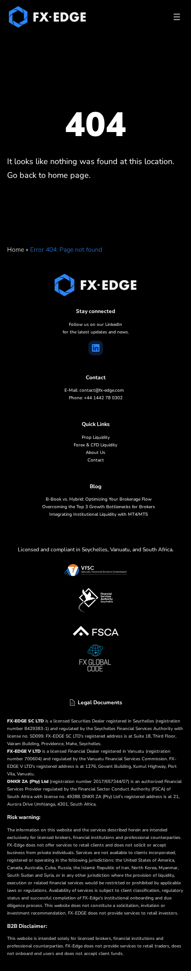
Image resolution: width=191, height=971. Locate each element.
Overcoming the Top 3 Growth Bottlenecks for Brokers (98, 507)
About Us (95, 452)
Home (15, 249)
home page (68, 175)
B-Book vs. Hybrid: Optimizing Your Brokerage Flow (98, 499)
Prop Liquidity (96, 437)
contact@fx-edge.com (102, 390)
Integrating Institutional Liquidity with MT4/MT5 (98, 514)
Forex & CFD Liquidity (95, 445)
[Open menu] (176, 17)
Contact (96, 460)
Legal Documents (100, 702)
